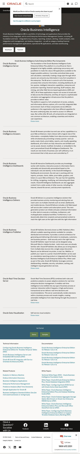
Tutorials (20, 50)
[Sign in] (72, 4)
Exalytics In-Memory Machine (13, 375)
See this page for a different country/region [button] (27, 21)
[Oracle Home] (14, 3)
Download (8, 50)
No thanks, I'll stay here (42, 15)
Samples (45, 334)
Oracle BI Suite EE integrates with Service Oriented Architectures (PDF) (17, 361)
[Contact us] (76, 4)
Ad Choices (47, 437)
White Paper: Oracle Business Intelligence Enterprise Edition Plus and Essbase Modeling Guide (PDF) (58, 392)
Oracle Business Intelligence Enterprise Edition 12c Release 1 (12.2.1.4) (58, 349)
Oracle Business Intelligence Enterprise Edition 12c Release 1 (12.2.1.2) (58, 359)
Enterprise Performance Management (16, 384)
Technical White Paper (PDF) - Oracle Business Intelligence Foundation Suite (58, 376)
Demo (34, 334)
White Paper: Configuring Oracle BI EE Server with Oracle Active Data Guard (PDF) (58, 386)
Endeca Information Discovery (14, 378)
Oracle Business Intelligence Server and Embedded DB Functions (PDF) (17, 356)
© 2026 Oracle (7, 437)
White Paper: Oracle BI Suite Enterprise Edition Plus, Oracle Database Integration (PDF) (58, 381)
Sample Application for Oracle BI (14, 390)
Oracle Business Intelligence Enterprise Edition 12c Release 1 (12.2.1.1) (58, 363)
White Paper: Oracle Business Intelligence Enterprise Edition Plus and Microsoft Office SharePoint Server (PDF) (57, 406)
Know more (35, 121)
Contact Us (17, 440)
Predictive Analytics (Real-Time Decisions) (18, 387)
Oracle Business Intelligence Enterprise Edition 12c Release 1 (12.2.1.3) (58, 354)
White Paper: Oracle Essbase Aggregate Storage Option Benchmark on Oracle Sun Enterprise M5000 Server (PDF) (59, 399)
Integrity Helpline (7, 440)
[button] (3, 4)
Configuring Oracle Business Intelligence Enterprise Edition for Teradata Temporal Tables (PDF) (20, 350)
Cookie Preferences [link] (36, 437)
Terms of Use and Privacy (22, 437)
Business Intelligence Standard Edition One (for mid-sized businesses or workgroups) (20, 393)
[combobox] (44, 3)
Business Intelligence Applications (15, 381)
